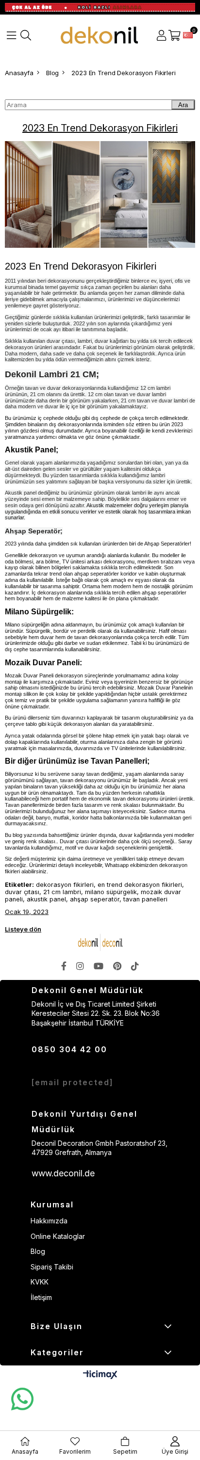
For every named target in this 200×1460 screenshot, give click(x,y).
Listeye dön (23, 929)
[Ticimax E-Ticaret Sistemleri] (100, 1375)
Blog (38, 1251)
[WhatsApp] (22, 1399)
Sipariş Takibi (52, 1267)
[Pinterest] (117, 966)
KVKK (40, 1282)
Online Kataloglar (58, 1236)
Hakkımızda (49, 1221)
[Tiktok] (135, 966)
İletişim (41, 1297)
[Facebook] (64, 966)
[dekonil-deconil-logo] (100, 942)
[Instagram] (80, 966)
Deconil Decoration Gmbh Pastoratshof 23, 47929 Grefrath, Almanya (99, 1148)
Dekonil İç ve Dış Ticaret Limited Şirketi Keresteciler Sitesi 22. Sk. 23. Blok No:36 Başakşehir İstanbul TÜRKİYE (96, 1013)
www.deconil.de (63, 1173)
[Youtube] (98, 966)
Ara (183, 105)
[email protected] (73, 1082)
